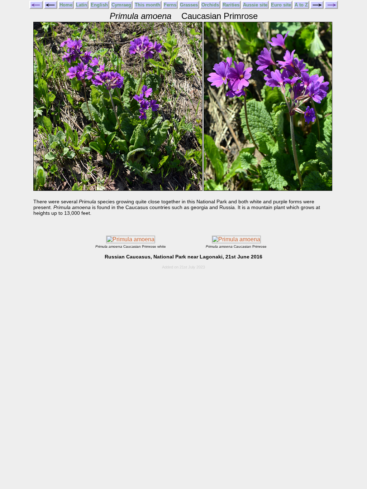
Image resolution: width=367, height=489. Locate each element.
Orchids (210, 5)
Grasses (189, 5)
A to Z (301, 5)
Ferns (170, 5)
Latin (81, 5)
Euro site (281, 5)
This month (147, 5)
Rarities (231, 5)
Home (65, 5)
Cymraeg (121, 5)
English (99, 5)
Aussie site (255, 5)
